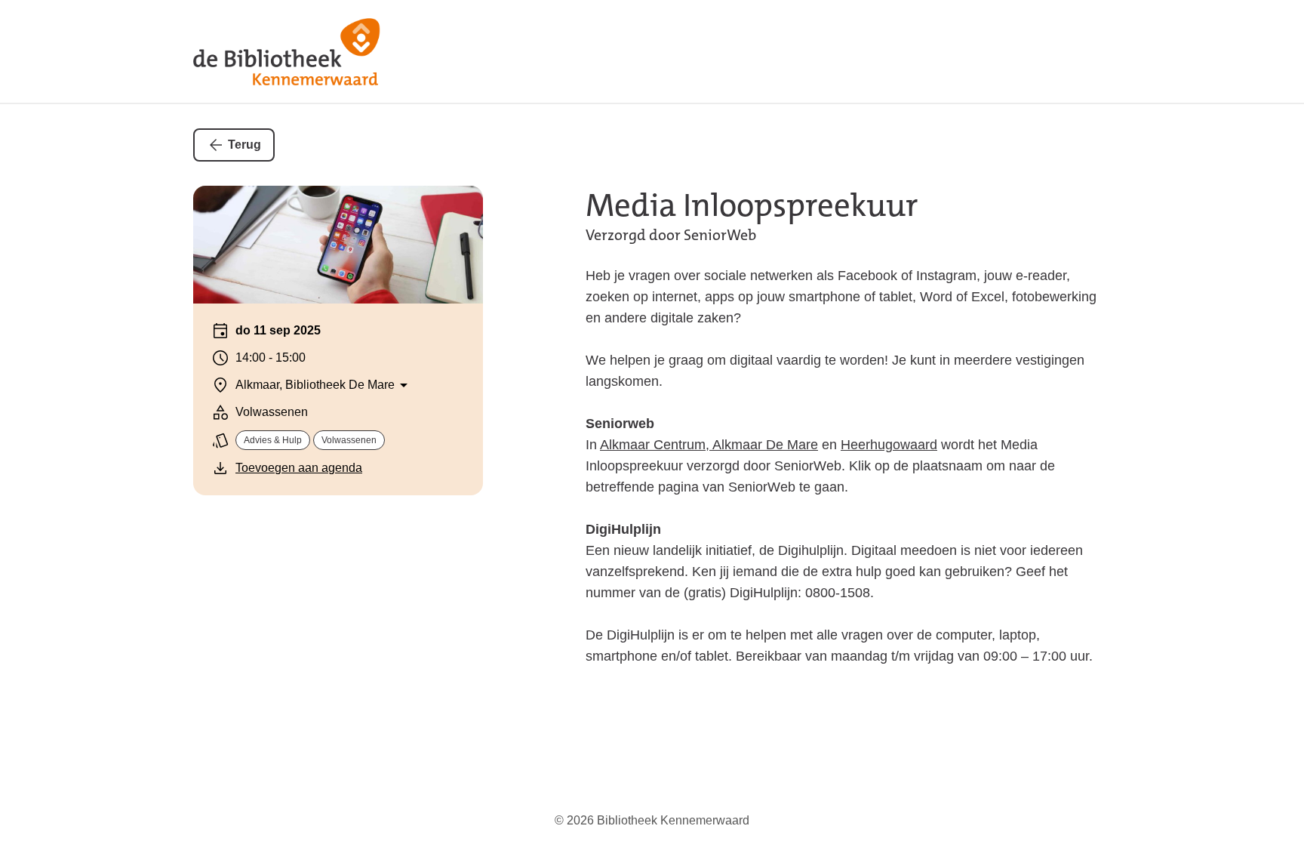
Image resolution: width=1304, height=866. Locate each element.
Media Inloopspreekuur (752, 205)
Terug (244, 144)
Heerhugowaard (889, 444)
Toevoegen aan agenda (298, 467)
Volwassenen (349, 440)
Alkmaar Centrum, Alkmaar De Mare (709, 444)
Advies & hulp (273, 440)
